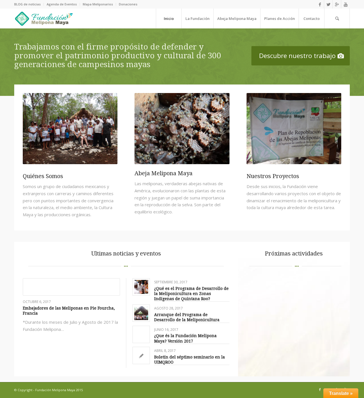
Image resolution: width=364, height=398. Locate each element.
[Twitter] (328, 4)
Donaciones (128, 4)
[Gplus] (337, 4)
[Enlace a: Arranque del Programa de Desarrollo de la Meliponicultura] (141, 313)
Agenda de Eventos (62, 4)
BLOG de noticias (27, 4)
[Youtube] (345, 4)
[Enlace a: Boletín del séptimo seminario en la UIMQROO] (141, 355)
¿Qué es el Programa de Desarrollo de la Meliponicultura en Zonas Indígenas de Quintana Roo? (191, 293)
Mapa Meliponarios (98, 4)
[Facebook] (320, 4)
